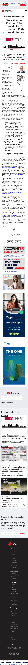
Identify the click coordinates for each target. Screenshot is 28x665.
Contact (14, 635)
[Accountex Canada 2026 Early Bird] (14, 4)
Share (18, 234)
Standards (20, 16)
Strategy (14, 578)
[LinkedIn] (14, 654)
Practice (14, 587)
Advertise (14, 634)
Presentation (14, 562)
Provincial (14, 554)
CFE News (14, 622)
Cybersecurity (14, 610)
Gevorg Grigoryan (14, 628)
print (18, 241)
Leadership (14, 576)
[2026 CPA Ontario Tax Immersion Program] (14, 316)
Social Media (14, 613)
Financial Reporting (14, 575)
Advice (14, 560)
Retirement (14, 565)
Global (14, 16)
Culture (14, 573)
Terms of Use (14, 641)
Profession (7, 16)
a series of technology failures (12, 167)
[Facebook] (17, 654)
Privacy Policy (14, 637)
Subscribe (20, 11)
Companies (14, 600)
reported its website (15, 174)
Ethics (14, 586)
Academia (14, 584)
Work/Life (14, 567)
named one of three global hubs (11, 215)
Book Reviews (14, 598)
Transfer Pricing (14, 593)
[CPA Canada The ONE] (14, 363)
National (14, 552)
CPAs (14, 602)
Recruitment (14, 564)
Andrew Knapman (14, 626)
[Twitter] (10, 654)
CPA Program (14, 621)
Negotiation (14, 611)
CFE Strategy (14, 624)
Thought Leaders (14, 604)
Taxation (14, 591)
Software (14, 615)
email (10, 241)
